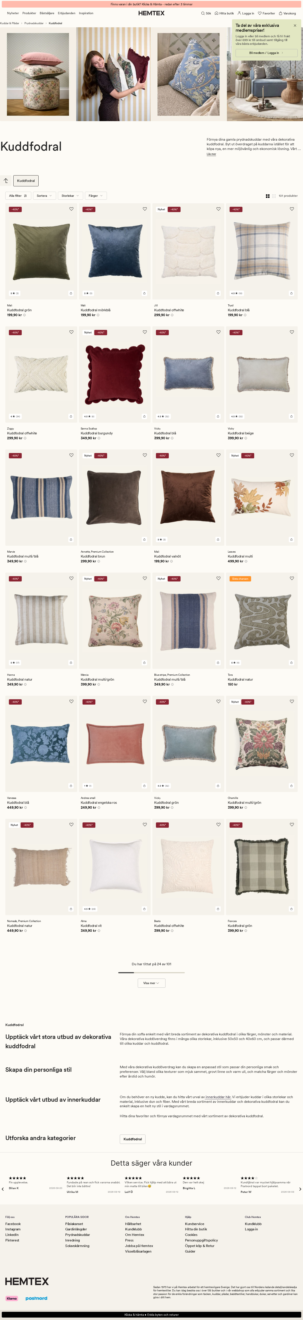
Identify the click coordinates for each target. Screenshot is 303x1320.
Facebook (12, 1224)
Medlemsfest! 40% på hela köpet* (151, 4)
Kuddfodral (26, 181)
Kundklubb (133, 1229)
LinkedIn (11, 1235)
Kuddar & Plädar (9, 23)
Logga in (251, 1229)
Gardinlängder (76, 1229)
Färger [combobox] (93, 195)
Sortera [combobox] (42, 195)
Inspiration (86, 13)
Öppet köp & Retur (199, 1246)
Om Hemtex (134, 1235)
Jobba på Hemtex (139, 1246)
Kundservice (194, 1224)
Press (129, 1240)
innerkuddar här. (218, 1097)
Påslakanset (74, 1224)
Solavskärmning (77, 1246)
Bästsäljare (47, 13)
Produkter (29, 13)
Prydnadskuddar (33, 23)
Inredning (72, 1240)
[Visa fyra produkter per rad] (268, 195)
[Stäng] (295, 25)
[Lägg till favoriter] (71, 209)
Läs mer (211, 154)
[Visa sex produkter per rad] (274, 195)
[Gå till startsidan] (152, 13)
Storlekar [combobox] (68, 195)
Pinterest (12, 1240)
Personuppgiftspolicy (201, 1240)
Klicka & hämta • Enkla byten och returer (151, 1314)
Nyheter (13, 13)
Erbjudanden (66, 13)
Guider (190, 1251)
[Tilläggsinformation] (24, 316)
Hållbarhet (133, 1224)
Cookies (191, 1235)
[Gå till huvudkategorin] (6, 180)
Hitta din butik (196, 1229)
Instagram (13, 1229)
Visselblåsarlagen (138, 1251)
